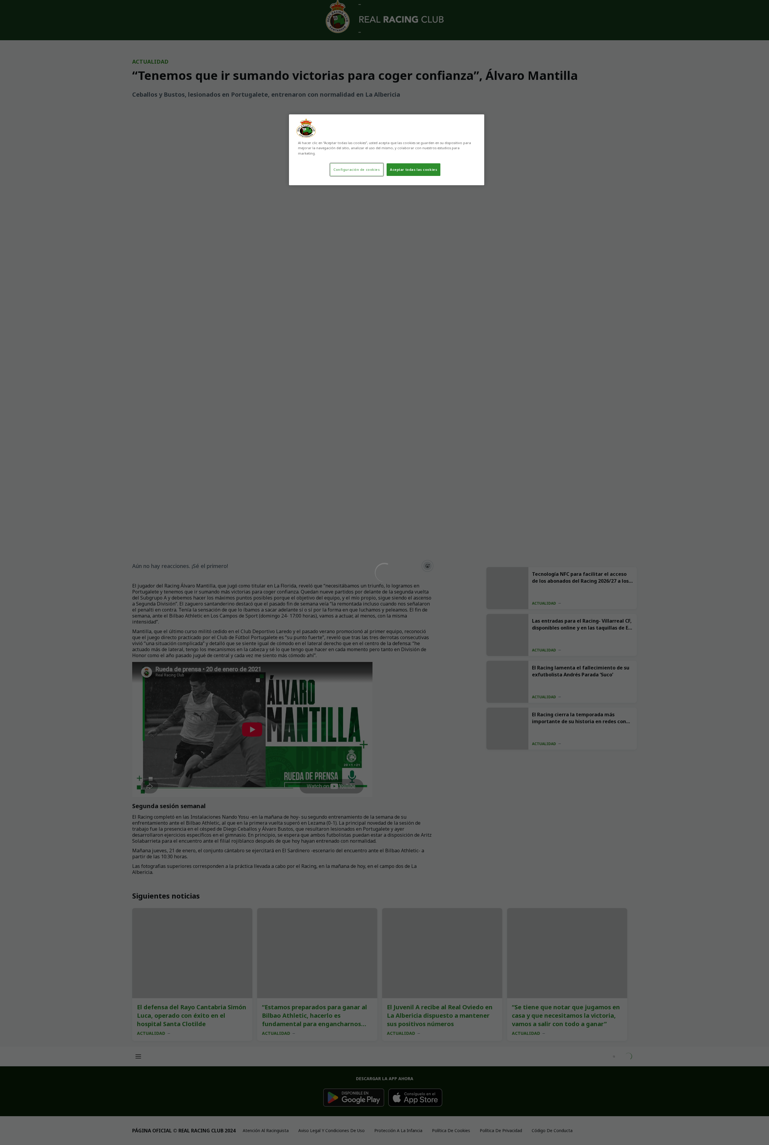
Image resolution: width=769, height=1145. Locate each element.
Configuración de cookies (356, 169)
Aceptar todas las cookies (413, 169)
